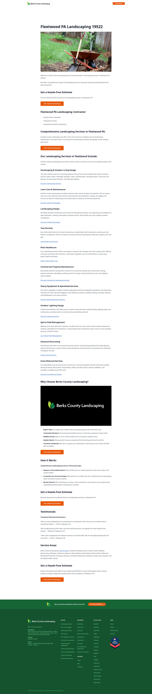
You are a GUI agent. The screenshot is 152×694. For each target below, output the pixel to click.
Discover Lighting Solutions (50, 316)
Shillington (97, 666)
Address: (30, 637)
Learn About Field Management (51, 336)
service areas (64, 551)
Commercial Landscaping (67, 640)
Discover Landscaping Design (50, 222)
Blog (78, 663)
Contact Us (80, 667)
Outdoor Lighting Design (67, 648)
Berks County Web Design (57, 690)
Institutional (80, 640)
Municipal (80, 630)
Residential (80, 624)
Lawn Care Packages (66, 627)
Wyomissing (97, 682)
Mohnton (96, 653)
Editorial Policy (114, 630)
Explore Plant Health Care (49, 261)
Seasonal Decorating (66, 655)
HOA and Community (82, 652)
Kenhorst (96, 643)
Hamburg (96, 640)
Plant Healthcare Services (67, 637)
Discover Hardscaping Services (51, 184)
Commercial (80, 627)
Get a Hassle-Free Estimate (52, 104)
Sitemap (112, 633)
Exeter (95, 633)
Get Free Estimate (97, 604)
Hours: (30, 642)
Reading (96, 659)
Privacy (112, 627)
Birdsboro (96, 627)
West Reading (97, 676)
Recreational (80, 637)
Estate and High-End (82, 633)
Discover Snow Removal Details (51, 374)
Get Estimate (118, 3)
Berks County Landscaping (35, 627)
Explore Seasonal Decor (48, 355)
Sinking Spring (98, 669)
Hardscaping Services (66, 624)
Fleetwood (96, 637)
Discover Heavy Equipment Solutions (53, 300)
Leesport (96, 650)
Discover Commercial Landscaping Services (55, 280)
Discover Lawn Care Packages (50, 203)
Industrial (79, 643)
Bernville (96, 624)
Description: (31, 630)
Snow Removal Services (67, 658)
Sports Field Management (67, 652)
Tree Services (64, 633)
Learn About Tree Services (49, 242)
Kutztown (96, 646)
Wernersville (97, 672)
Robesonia (96, 663)
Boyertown (96, 630)
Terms (111, 624)
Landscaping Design (66, 630)
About (78, 660)
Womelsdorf (97, 679)
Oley (95, 656)
